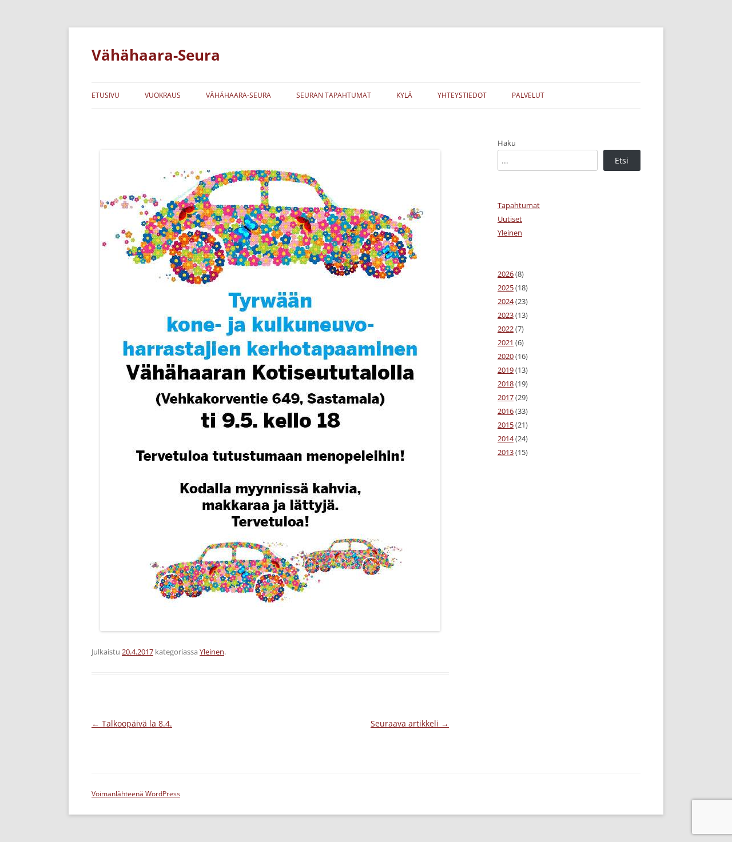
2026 (506, 274)
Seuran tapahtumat (333, 95)
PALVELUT (528, 95)
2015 (506, 425)
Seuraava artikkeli (410, 723)
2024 (506, 301)
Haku (507, 143)
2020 (506, 356)
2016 (506, 411)
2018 (506, 383)
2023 (506, 315)
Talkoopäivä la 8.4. (132, 723)
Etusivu (106, 95)
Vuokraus (163, 95)
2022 (506, 329)
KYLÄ (404, 95)
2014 (506, 438)
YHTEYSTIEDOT (462, 95)
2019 (506, 370)
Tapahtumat (519, 205)
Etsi (621, 160)
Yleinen (212, 652)
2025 (506, 287)
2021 (506, 342)
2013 (506, 452)
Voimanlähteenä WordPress (136, 794)
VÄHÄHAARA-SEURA (238, 95)
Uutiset (510, 219)
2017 (506, 397)
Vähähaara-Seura (156, 55)
